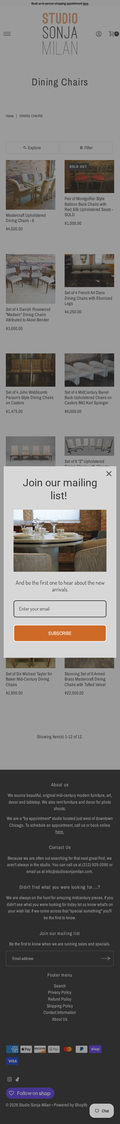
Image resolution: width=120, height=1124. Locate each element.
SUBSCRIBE (60, 633)
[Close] (109, 473)
